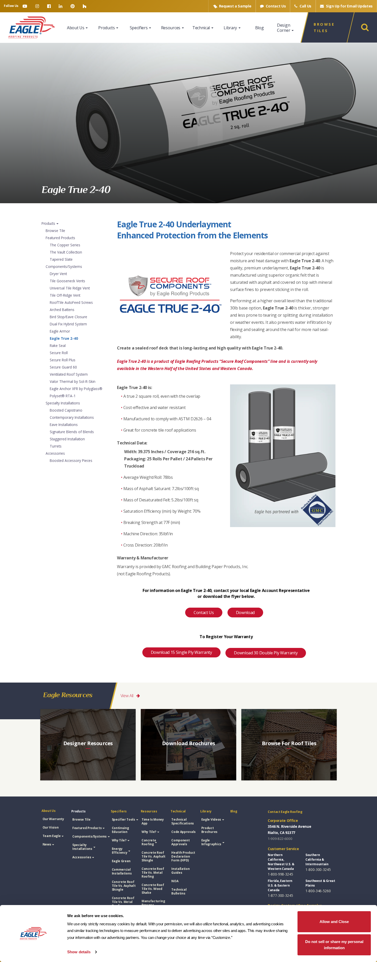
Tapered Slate (61, 259)
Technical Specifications (182, 821)
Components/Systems (64, 266)
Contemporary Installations (72, 417)
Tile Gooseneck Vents (67, 280)
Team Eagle (52, 836)
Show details (79, 952)
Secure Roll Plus (62, 359)
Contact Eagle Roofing (285, 812)
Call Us (305, 6)
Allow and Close (334, 921)
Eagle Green (121, 861)
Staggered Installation (67, 438)
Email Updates (349, 6)
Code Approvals (183, 832)
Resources (171, 28)
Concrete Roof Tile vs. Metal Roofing (123, 902)
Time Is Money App (153, 821)
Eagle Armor (60, 331)
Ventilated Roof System (69, 374)
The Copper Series (65, 244)
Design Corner (284, 27)
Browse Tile (55, 230)
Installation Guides (180, 871)
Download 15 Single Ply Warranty (181, 652)
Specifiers (139, 28)
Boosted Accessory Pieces (71, 460)
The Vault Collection (66, 252)
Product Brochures (209, 830)
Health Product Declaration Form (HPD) (183, 856)
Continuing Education (120, 830)
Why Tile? (119, 840)
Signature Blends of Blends (72, 431)
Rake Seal (58, 345)
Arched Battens (62, 309)
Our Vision (51, 827)
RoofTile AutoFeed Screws (71, 302)
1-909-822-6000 (280, 838)
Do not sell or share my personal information (334, 944)
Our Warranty (53, 819)
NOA (174, 881)
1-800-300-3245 (318, 869)
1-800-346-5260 (318, 890)
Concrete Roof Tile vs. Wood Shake (153, 889)
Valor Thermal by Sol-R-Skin (72, 381)
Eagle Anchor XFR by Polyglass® (76, 388)
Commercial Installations (122, 871)
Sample (235, 6)
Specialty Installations (63, 403)
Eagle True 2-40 (64, 338)
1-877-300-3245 (280, 895)
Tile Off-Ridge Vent (65, 295)
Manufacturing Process (153, 903)
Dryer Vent (58, 273)
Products (107, 28)
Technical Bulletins (178, 891)
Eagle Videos (211, 819)
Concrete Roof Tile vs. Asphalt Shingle (124, 886)
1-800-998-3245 (280, 874)
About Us (76, 28)
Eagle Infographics (211, 842)
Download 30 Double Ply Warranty (265, 653)
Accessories (55, 453)
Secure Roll (59, 352)
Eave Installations (64, 424)
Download (245, 612)
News (47, 844)
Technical (201, 28)
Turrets (56, 446)
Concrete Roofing (149, 842)
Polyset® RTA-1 (63, 395)
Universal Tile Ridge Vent (70, 288)
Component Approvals (180, 842)
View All (127, 695)
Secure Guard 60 (63, 367)
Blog (259, 28)
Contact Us (275, 6)
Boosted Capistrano (66, 410)
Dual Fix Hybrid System (68, 324)
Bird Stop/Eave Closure (68, 316)
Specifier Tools (123, 819)
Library (231, 28)
